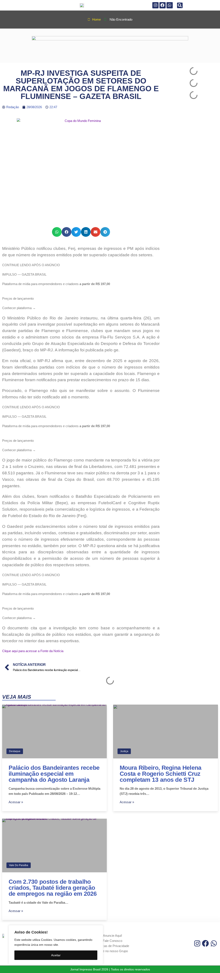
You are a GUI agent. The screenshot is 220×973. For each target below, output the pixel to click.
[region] (56, 944)
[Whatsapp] (170, 5)
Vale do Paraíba (18, 865)
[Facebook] (162, 5)
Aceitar (56, 955)
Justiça (124, 751)
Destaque (14, 751)
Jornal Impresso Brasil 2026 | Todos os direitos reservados (110, 969)
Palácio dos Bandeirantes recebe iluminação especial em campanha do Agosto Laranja (54, 773)
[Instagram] (155, 5)
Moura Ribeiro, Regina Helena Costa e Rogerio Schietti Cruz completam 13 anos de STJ (160, 773)
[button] (180, 5)
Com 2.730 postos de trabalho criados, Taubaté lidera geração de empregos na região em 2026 (53, 887)
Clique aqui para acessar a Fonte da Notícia (32, 651)
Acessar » (16, 802)
